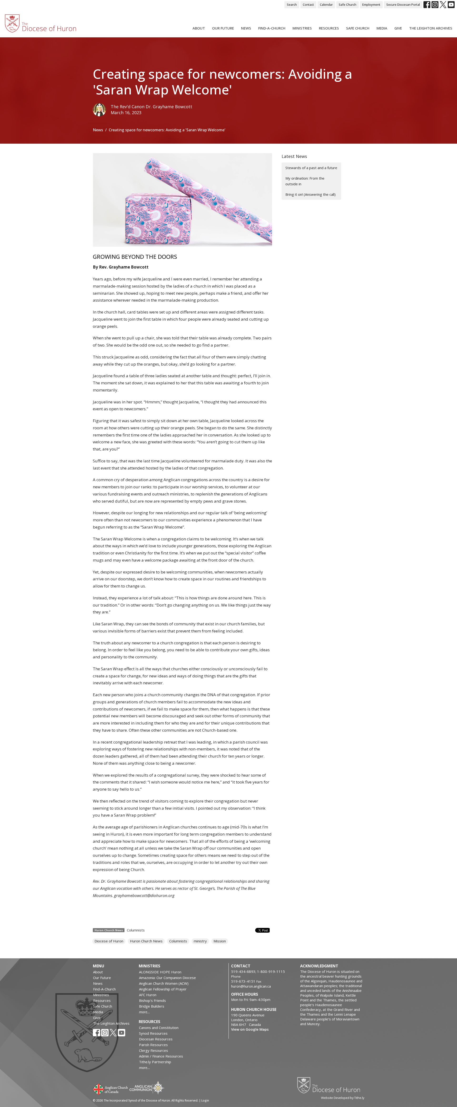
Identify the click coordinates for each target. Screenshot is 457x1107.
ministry (200, 941)
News (246, 28)
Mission (220, 941)
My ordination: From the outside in (304, 181)
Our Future (223, 28)
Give (398, 28)
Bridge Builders (151, 1006)
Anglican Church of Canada (110, 1088)
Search (292, 4)
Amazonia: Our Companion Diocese (167, 977)
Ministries (302, 28)
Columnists (136, 930)
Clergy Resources (153, 1050)
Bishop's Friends (152, 1000)
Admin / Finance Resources (161, 1056)
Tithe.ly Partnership (155, 1061)
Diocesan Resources (156, 1039)
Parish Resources (153, 1044)
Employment (371, 4)
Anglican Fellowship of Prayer (163, 989)
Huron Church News (146, 941)
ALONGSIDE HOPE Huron (160, 972)
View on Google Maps (250, 1029)
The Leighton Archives (430, 28)
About (199, 28)
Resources (329, 28)
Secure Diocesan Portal (403, 4)
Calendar (326, 4)
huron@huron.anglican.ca (251, 986)
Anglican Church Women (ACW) (164, 983)
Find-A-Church (271, 28)
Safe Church (347, 4)
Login (205, 1100)
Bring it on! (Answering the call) (310, 194)
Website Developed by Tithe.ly (342, 1098)
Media (382, 28)
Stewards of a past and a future (311, 167)
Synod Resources (153, 1033)
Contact (308, 4)
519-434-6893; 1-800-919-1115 (258, 971)
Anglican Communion (147, 1087)
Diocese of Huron (108, 941)
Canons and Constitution (159, 1027)
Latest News (294, 156)
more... (144, 1011)
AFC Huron (147, 994)
